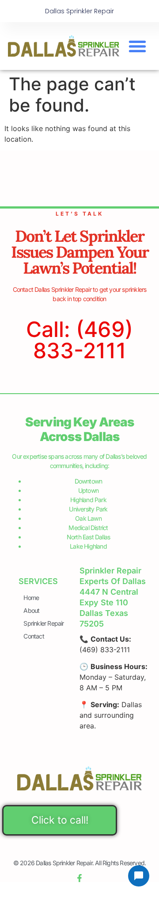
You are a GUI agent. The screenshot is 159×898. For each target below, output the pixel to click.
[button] (137, 46)
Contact (33, 636)
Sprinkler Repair (43, 623)
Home (31, 597)
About (31, 610)
